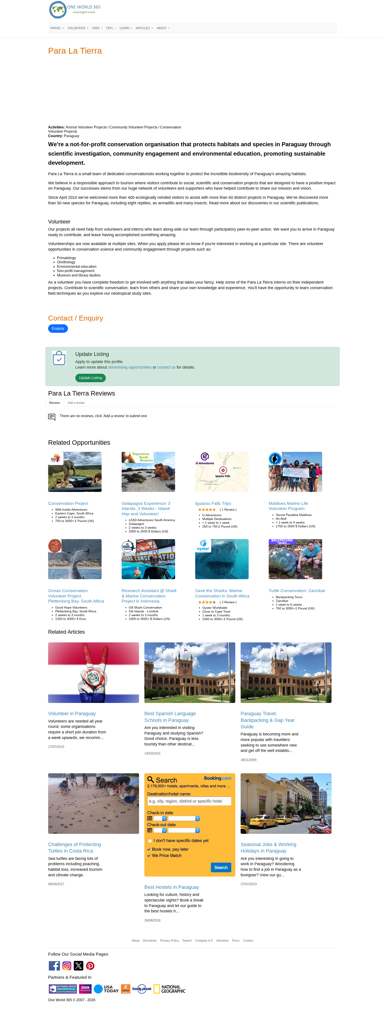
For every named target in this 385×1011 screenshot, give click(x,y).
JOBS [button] (96, 28)
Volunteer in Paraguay (72, 713)
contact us (166, 367)
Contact (248, 940)
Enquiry (58, 328)
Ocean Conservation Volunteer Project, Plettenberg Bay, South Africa (76, 595)
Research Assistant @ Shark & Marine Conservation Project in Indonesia (149, 595)
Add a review (76, 402)
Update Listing (90, 378)
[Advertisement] (192, 90)
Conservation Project (68, 503)
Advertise (222, 940)
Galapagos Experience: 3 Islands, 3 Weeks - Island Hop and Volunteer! (146, 508)
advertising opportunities (130, 367)
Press (236, 940)
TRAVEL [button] (56, 28)
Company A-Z (204, 940)
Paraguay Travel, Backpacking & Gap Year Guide (268, 720)
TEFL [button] (110, 28)
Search (187, 940)
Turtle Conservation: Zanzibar (297, 590)
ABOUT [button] (162, 28)
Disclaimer (150, 940)
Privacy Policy (169, 940)
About (135, 940)
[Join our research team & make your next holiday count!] (148, 560)
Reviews (54, 402)
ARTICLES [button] (143, 28)
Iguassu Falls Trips (213, 503)
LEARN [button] (125, 28)
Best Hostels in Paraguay (171, 887)
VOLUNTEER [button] (77, 28)
